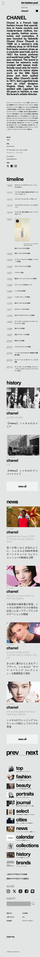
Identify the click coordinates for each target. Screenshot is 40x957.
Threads (20, 891)
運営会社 (9, 913)
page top (10, 936)
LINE (32, 891)
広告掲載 (24, 913)
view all (22, 486)
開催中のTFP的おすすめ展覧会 (18, 878)
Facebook (26, 891)
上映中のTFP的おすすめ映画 (17, 874)
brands (24, 7)
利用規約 (9, 921)
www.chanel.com (12, 159)
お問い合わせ (10, 917)
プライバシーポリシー (28, 921)
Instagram (8, 891)
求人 (23, 917)
